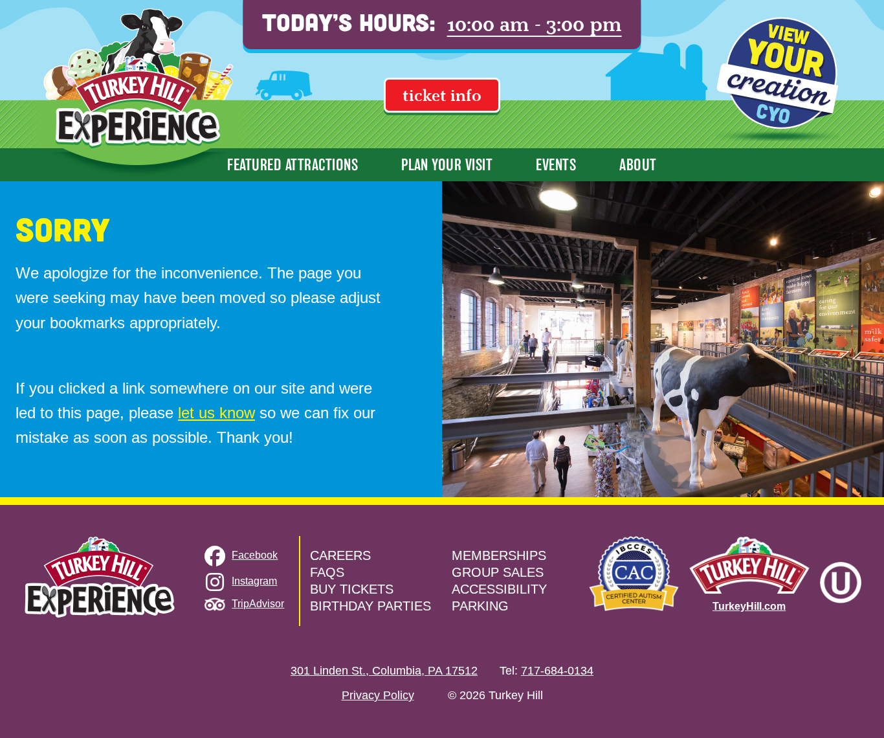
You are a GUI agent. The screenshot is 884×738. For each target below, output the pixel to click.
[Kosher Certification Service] (840, 582)
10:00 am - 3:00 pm (534, 24)
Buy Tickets (351, 589)
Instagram (254, 581)
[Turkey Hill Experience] (138, 90)
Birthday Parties (370, 606)
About (637, 164)
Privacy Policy (378, 695)
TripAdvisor (258, 603)
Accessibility (499, 589)
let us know (216, 412)
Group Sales (498, 572)
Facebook (255, 555)
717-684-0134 (557, 670)
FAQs (327, 572)
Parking (480, 606)
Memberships (499, 555)
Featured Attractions (292, 164)
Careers (340, 555)
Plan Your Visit (446, 164)
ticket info (442, 95)
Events (556, 164)
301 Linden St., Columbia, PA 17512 (384, 670)
